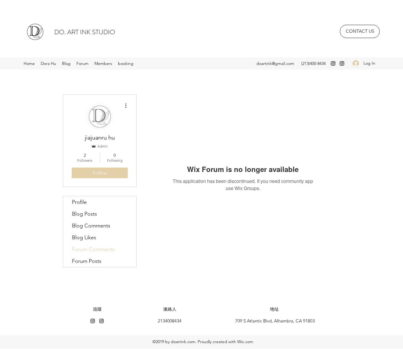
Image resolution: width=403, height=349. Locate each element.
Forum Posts (86, 261)
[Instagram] (333, 63)
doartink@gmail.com (275, 63)
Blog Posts (84, 214)
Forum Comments (93, 249)
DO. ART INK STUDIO (84, 32)
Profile (79, 202)
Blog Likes (84, 237)
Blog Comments (91, 225)
